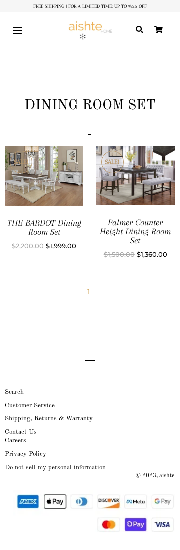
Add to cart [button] (56, 186)
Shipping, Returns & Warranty (49, 419)
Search (14, 392)
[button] (19, 31)
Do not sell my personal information (55, 467)
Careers (15, 441)
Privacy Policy (25, 454)
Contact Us (21, 432)
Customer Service (30, 405)
